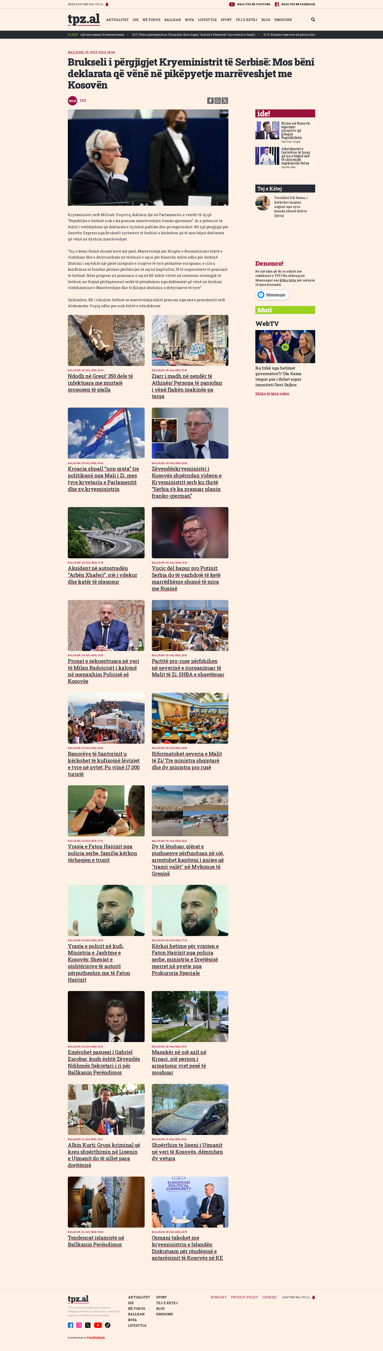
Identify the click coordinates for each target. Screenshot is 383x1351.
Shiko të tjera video (272, 393)
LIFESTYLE (207, 20)
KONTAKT (219, 1297)
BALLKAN (172, 20)
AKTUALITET (117, 20)
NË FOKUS (151, 20)
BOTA (189, 20)
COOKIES (269, 1297)
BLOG (266, 20)
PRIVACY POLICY (244, 1297)
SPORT (226, 20)
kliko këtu (288, 280)
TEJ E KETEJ (247, 20)
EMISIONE (283, 20)
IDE (136, 20)
